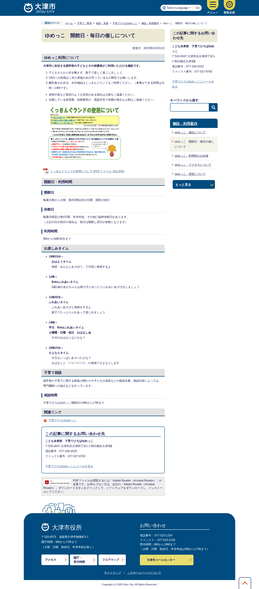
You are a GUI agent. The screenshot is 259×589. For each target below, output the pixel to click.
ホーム (69, 23)
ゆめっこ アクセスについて (193, 164)
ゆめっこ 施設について (190, 132)
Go (197, 7)
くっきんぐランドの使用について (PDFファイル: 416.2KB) (87, 171)
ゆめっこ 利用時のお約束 (191, 155)
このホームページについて (144, 572)
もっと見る (183, 184)
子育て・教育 (84, 23)
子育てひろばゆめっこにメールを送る (69, 466)
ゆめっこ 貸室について (190, 173)
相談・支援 (102, 23)
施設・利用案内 (150, 23)
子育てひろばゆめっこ (125, 23)
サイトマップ (112, 572)
